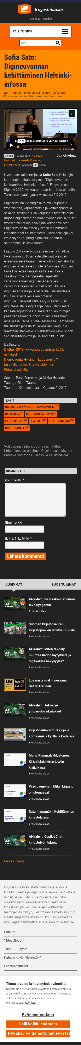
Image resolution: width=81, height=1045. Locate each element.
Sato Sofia (14, 414)
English (47, 19)
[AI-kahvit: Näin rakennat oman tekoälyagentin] (15, 603)
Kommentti (14, 480)
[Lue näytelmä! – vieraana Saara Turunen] (15, 684)
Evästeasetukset (38, 1015)
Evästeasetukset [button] (16, 966)
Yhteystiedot (13, 940)
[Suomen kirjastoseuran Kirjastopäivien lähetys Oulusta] (15, 628)
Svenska (35, 19)
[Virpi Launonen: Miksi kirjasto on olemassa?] (15, 790)
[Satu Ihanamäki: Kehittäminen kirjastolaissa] (15, 815)
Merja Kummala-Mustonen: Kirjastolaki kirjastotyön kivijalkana (49, 761)
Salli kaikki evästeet (38, 1024)
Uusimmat (13, 584)
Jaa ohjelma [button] (66, 155)
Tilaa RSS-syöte (15, 949)
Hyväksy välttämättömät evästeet (39, 1033)
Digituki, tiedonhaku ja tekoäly (31, 92)
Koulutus (35, 160)
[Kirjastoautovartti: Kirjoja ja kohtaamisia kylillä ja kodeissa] (15, 734)
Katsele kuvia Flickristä (21, 958)
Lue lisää (30, 1002)
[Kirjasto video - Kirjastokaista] (24, 8)
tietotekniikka (61, 421)
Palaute (9, 932)
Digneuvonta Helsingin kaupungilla (29, 359)
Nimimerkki (13, 522)
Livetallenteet (12, 165)
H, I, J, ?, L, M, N (18, 538)
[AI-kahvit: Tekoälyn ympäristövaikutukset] (15, 709)
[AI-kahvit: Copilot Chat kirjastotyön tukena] (15, 841)
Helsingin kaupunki (41, 414)
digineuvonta (17, 428)
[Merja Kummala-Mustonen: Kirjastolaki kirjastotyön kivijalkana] (15, 759)
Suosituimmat (64, 584)
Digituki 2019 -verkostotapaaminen (31, 406)
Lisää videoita (14, 861)
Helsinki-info (16, 421)
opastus (38, 421)
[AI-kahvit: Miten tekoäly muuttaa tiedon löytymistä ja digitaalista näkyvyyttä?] (15, 653)
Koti (6, 92)
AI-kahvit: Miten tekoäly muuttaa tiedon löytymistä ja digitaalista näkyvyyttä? (50, 655)
